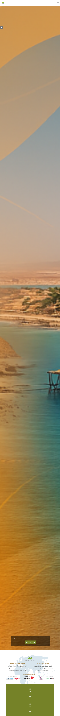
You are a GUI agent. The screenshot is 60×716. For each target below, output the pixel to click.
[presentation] (2, 327)
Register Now (30, 642)
